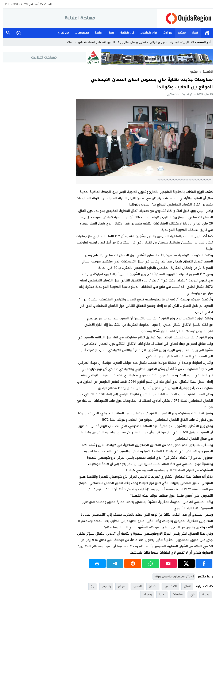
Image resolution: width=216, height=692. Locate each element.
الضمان (153, 586)
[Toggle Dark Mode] (18, 33)
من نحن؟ (63, 32)
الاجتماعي (171, 586)
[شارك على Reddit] (132, 563)
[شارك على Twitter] (186, 563)
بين (92, 586)
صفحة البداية (207, 33)
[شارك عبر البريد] (168, 563)
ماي (192, 594)
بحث (8, 33)
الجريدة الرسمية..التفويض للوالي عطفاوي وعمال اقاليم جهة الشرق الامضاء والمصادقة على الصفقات (128, 42)
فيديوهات (82, 32)
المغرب (138, 586)
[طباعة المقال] (97, 563)
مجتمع (182, 32)
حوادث (167, 32)
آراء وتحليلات (148, 32)
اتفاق (187, 586)
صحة (111, 32)
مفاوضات (178, 594)
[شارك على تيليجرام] (115, 563)
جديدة (206, 594)
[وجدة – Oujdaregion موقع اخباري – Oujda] (185, 18)
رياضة (98, 32)
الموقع (122, 586)
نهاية (162, 594)
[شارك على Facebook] (204, 563)
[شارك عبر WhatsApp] (150, 563)
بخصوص (106, 586)
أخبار (195, 32)
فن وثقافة (127, 32)
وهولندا (147, 594)
